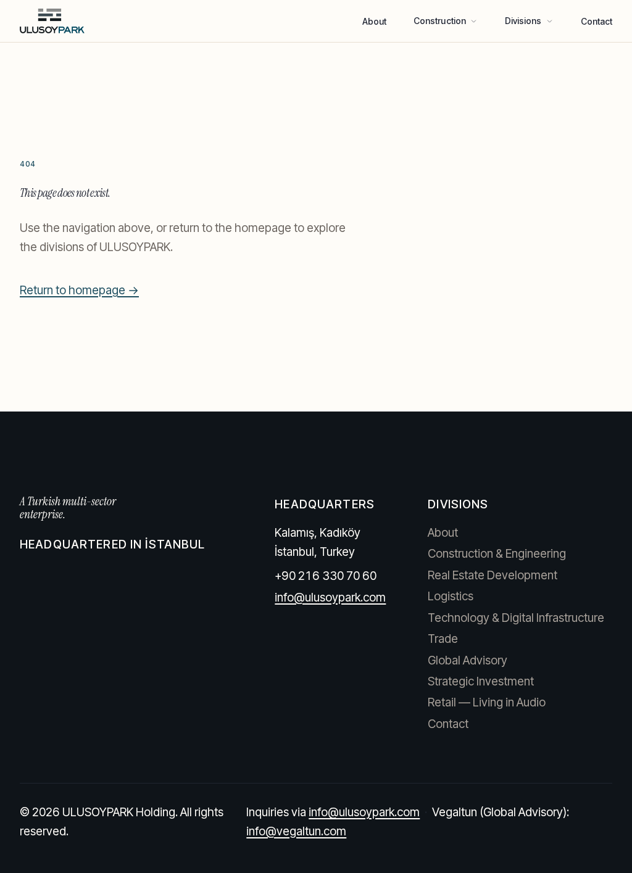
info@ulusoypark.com (330, 597)
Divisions (523, 20)
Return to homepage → (79, 290)
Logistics (450, 596)
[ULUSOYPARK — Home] (52, 21)
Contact (597, 21)
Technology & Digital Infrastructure (516, 618)
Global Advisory (467, 660)
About (374, 21)
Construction (440, 20)
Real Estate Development (492, 575)
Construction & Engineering (497, 554)
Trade (443, 639)
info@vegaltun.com (296, 831)
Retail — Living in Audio (487, 702)
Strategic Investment (481, 681)
